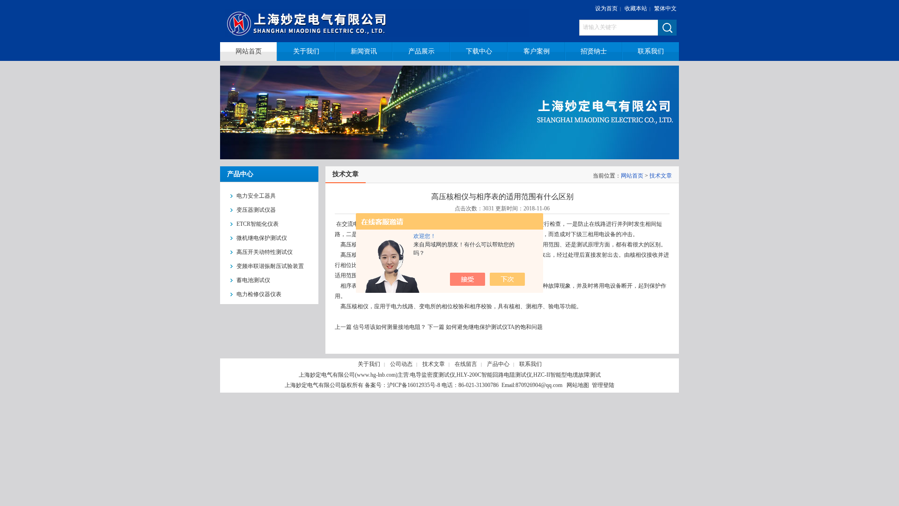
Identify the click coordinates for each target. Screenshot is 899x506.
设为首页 (606, 8)
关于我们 (369, 364)
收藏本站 (636, 8)
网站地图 (578, 385)
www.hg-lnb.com (376, 375)
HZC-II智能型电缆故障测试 (567, 375)
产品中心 (498, 364)
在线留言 (466, 364)
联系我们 (530, 364)
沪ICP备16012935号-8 (413, 385)
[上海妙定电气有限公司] (383, 21)
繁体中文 (665, 8)
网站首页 (632, 175)
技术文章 (660, 175)
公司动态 (401, 364)
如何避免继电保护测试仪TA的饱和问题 (494, 327)
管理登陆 (603, 385)
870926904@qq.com (539, 385)
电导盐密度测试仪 (432, 375)
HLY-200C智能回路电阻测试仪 (494, 375)
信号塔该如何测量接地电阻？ (389, 327)
